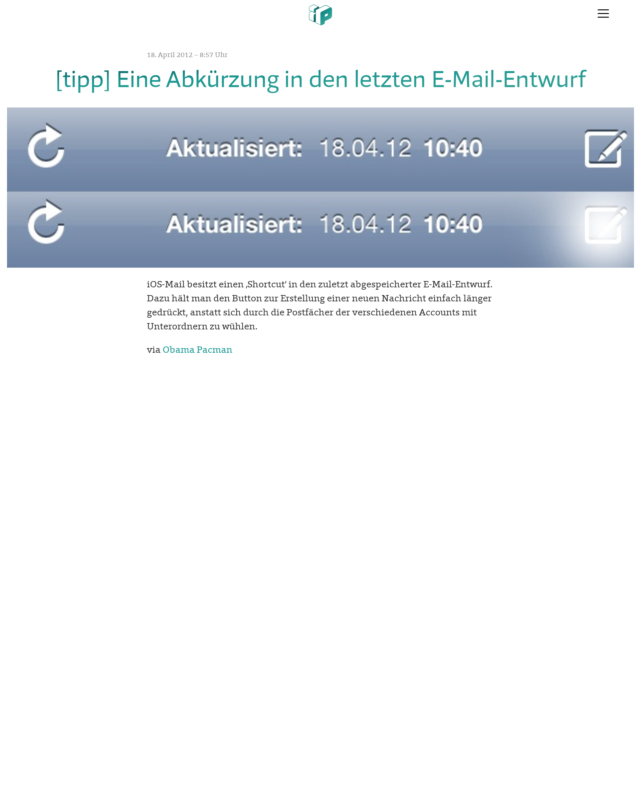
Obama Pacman (197, 349)
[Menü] (603, 14)
